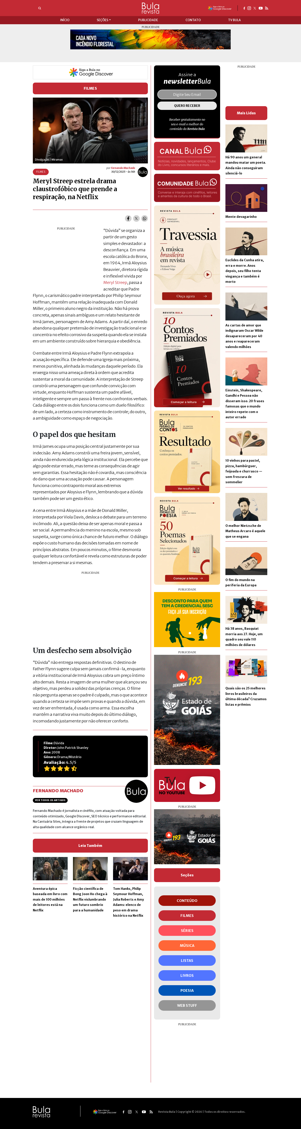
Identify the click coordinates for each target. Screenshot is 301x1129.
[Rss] (266, 8)
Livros (187, 975)
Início (64, 20)
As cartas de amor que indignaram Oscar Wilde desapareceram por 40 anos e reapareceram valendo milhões (244, 336)
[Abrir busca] (39, 8)
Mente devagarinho (241, 217)
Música (187, 945)
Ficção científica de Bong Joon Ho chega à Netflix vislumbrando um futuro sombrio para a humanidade (90, 899)
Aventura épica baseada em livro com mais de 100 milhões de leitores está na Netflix (50, 899)
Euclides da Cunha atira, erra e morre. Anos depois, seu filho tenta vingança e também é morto (244, 271)
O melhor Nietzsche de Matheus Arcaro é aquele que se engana (245, 531)
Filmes (90, 88)
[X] (254, 8)
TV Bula (234, 20)
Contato (193, 20)
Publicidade (148, 20)
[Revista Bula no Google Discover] (220, 8)
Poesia (187, 990)
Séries (187, 930)
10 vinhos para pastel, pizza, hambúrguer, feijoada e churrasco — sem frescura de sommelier (243, 471)
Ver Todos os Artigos (50, 800)
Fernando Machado (123, 168)
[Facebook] (244, 8)
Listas (187, 960)
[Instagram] (249, 8)
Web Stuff (187, 1005)
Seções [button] (102, 20)
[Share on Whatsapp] (144, 218)
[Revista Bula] (150, 8)
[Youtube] (261, 8)
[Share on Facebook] (128, 218)
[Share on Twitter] (136, 218)
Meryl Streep (115, 282)
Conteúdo (187, 900)
